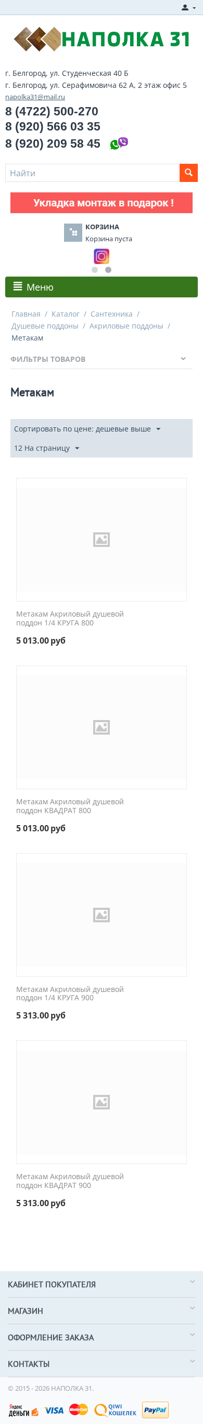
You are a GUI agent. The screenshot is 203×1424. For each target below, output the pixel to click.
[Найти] (189, 173)
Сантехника (112, 314)
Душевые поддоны (45, 326)
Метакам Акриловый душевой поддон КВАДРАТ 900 (70, 1181)
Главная (26, 314)
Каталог (66, 314)
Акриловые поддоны (126, 326)
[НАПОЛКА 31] (101, 38)
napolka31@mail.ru (35, 96)
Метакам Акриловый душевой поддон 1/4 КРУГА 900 (70, 994)
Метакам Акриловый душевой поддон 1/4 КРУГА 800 (70, 619)
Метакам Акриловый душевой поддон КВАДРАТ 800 (70, 806)
